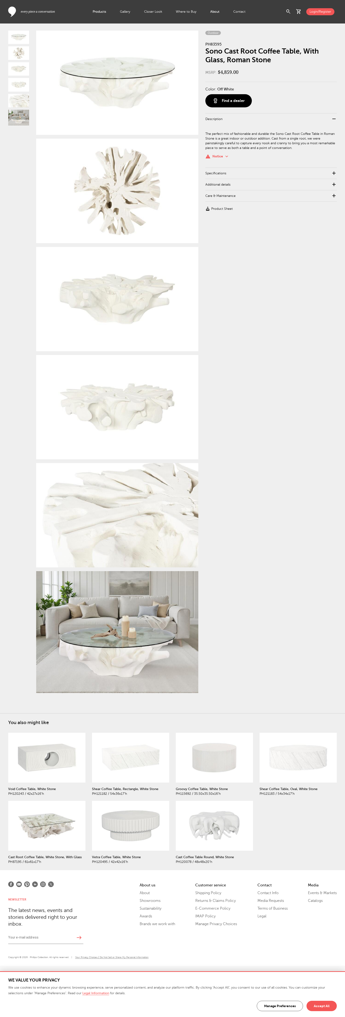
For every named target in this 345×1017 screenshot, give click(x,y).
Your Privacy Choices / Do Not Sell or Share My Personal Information (112, 957)
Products (99, 11)
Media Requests (270, 901)
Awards (146, 916)
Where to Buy (186, 11)
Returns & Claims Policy (215, 901)
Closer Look (153, 11)
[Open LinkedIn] (35, 884)
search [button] (288, 12)
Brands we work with (157, 924)
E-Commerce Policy (212, 908)
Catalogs (315, 901)
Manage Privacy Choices (216, 924)
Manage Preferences (280, 1006)
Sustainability (150, 908)
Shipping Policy (208, 893)
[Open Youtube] (19, 884)
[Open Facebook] (11, 884)
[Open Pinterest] (27, 884)
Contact (239, 11)
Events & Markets (322, 893)
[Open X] (51, 884)
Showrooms (150, 901)
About (214, 11)
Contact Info (268, 893)
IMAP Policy (205, 916)
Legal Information (95, 993)
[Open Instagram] (43, 884)
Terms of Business (272, 908)
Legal (261, 916)
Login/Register (320, 11)
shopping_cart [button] (299, 12)
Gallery (125, 11)
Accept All (322, 1006)
